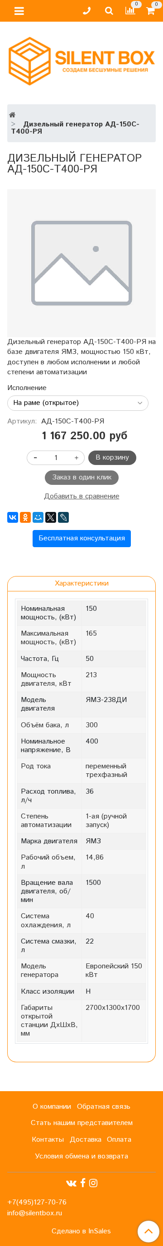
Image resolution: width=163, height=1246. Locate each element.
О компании (52, 1107)
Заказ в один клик (81, 477)
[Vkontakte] (71, 1183)
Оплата (119, 1139)
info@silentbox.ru (34, 1213)
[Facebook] (83, 1183)
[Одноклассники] (25, 517)
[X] (50, 517)
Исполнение (27, 388)
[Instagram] (93, 1183)
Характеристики (82, 583)
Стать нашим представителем (82, 1123)
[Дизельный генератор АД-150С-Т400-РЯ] (81, 263)
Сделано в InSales (81, 1231)
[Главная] (12, 115)
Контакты (48, 1139)
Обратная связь (103, 1107)
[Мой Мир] (38, 517)
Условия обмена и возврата (81, 1156)
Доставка (85, 1139)
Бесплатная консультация (81, 538)
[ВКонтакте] (12, 517)
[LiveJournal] (63, 517)
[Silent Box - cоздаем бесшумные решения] (81, 59)
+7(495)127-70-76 (37, 1202)
